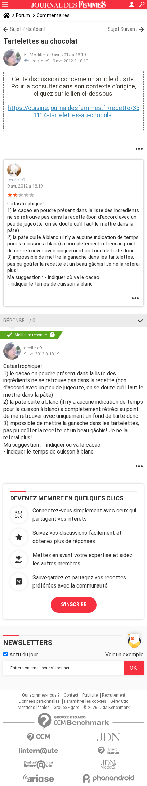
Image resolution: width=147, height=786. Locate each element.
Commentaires (53, 15)
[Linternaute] (38, 751)
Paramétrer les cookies (85, 701)
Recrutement (113, 695)
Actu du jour (23, 654)
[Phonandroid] (109, 778)
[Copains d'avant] (38, 764)
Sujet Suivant (122, 29)
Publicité (90, 695)
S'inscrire (73, 604)
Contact (71, 695)
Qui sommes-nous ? (40, 695)
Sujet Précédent (28, 29)
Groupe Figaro (66, 707)
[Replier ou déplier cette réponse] (140, 320)
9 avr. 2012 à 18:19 (70, 60)
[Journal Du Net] (109, 737)
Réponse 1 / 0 (19, 320)
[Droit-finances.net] (109, 751)
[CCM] (38, 737)
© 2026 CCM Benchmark (106, 707)
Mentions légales (34, 707)
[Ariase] (38, 778)
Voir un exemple (124, 654)
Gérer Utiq (119, 701)
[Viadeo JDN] (109, 764)
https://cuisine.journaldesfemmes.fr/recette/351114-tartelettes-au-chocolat (73, 111)
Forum (23, 15)
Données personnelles (39, 701)
